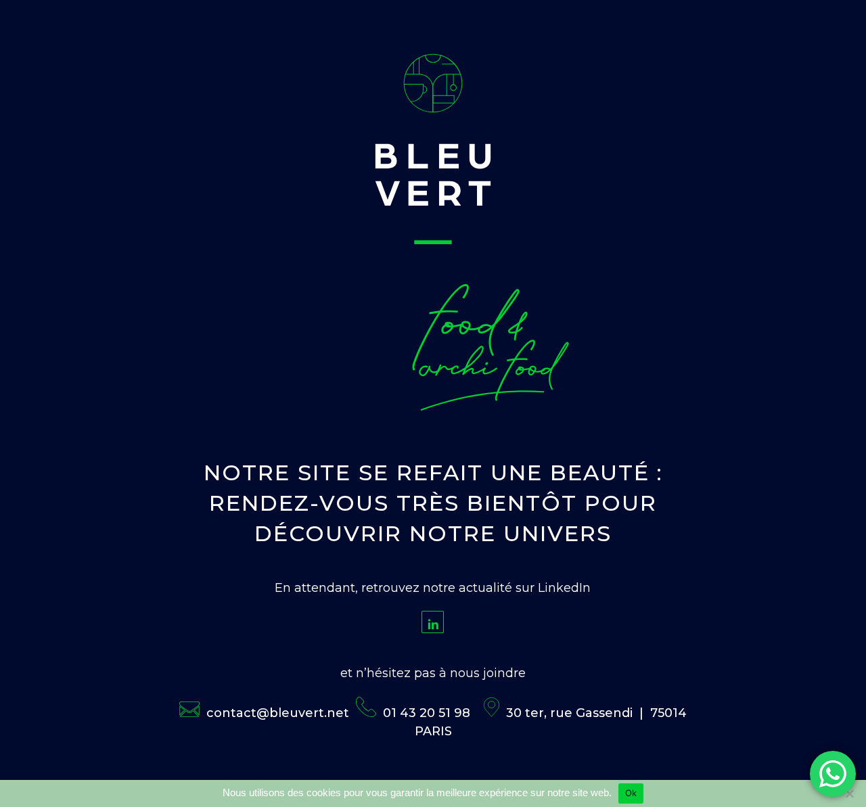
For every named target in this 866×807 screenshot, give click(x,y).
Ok (631, 792)
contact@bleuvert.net (277, 713)
